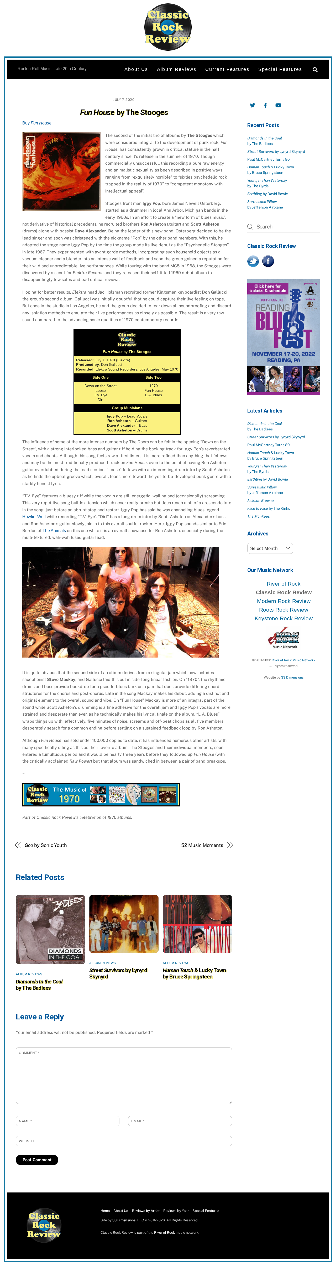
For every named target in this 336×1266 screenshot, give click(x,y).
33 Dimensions (292, 677)
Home (105, 1211)
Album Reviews (176, 69)
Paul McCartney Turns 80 (268, 159)
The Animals (54, 530)
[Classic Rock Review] (44, 1242)
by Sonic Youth (46, 845)
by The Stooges (124, 112)
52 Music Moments (202, 845)
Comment (29, 1053)
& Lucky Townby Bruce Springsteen (194, 973)
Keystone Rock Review (284, 618)
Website (27, 1141)
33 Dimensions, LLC (128, 1220)
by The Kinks (268, 508)
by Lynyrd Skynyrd (276, 151)
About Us (136, 69)
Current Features (227, 69)
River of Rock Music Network (293, 660)
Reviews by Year (176, 1211)
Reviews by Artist (146, 1211)
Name (25, 1121)
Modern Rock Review (284, 601)
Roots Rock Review (283, 610)
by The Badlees (39, 984)
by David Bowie (267, 194)
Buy (36, 123)
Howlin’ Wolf (34, 516)
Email (138, 1121)
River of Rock (284, 584)
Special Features (280, 69)
